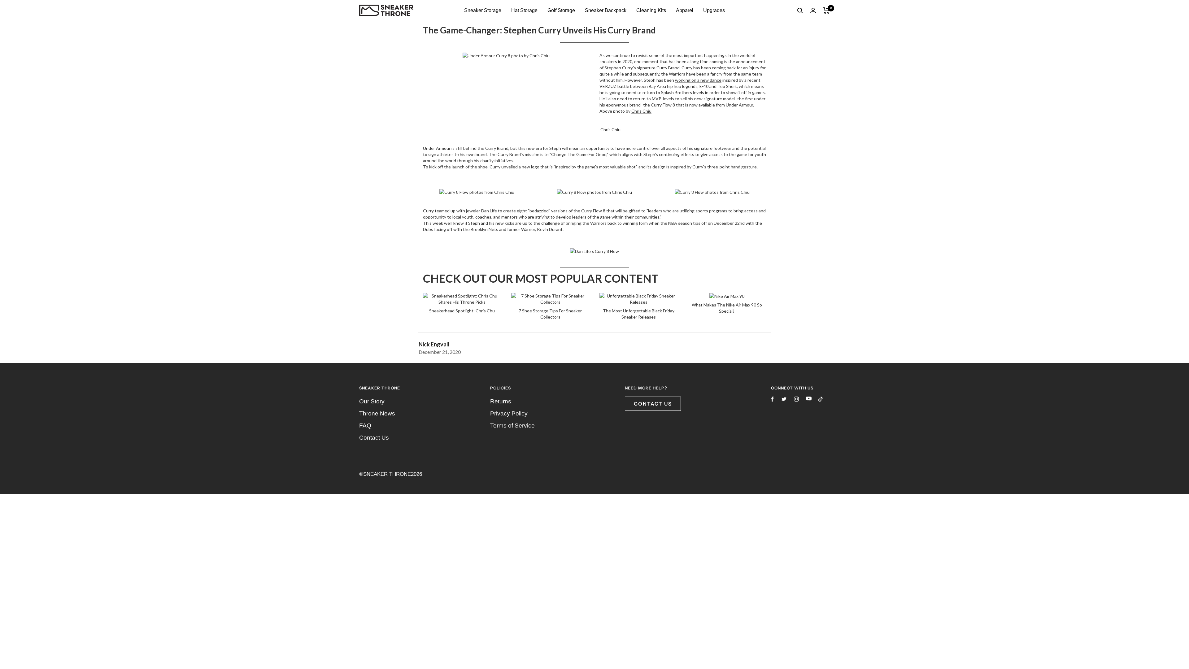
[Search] (800, 10)
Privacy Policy (509, 413)
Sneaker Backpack (605, 10)
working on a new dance (698, 80)
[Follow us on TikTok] (820, 399)
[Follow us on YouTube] (809, 399)
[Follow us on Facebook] (772, 399)
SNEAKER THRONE (387, 474)
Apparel (684, 10)
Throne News (377, 413)
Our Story (372, 401)
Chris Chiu (641, 111)
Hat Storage (524, 10)
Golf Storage (561, 10)
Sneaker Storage (482, 10)
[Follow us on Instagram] (796, 399)
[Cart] (826, 10)
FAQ (365, 425)
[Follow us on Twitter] (784, 399)
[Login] (813, 10)
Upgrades (714, 10)
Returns (500, 401)
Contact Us (374, 437)
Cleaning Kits (651, 10)
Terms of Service (512, 425)
